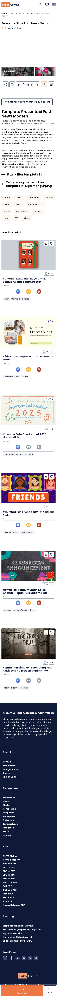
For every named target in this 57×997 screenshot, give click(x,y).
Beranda (5, 13)
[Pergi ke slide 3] (42, 71)
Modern (38, 211)
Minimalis (15, 299)
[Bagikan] (5, 84)
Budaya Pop (9, 816)
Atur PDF (7, 901)
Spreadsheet (10, 824)
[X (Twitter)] (24, 958)
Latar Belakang (35, 204)
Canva (30, 13)
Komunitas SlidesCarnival (17, 937)
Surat (6, 831)
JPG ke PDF (9, 874)
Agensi (7, 197)
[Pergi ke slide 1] (9, 71)
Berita (19, 197)
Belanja (25, 299)
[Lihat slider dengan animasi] (44, 84)
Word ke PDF (10, 882)
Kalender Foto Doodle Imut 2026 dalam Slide (24, 435)
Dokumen (8, 820)
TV (16, 218)
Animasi (7, 610)
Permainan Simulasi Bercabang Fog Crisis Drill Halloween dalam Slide (27, 669)
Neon (6, 218)
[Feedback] (12, 84)
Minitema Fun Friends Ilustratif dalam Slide (28, 513)
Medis (6, 805)
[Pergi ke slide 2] (26, 71)
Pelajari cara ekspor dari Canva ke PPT (27, 101)
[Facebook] (11, 958)
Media (7, 211)
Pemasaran (9, 808)
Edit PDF (7, 886)
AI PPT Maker (10, 856)
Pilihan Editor (10, 776)
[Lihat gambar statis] (51, 84)
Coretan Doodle (11, 454)
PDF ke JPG (9, 878)
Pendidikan (9, 797)
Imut (31, 454)
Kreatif (16, 532)
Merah (6, 299)
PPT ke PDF (9, 867)
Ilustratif (23, 454)
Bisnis (6, 801)
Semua (7, 761)
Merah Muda (22, 211)
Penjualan (8, 812)
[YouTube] (17, 958)
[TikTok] (36, 958)
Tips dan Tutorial (12, 933)
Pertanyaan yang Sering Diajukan (22, 929)
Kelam (19, 204)
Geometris (34, 197)
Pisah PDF (8, 893)
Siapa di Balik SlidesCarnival (18, 925)
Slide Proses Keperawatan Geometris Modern (28, 358)
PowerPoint (9, 765)
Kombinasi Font (11, 859)
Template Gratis (18, 13)
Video (27, 218)
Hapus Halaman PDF (14, 905)
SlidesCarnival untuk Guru (17, 940)
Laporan (7, 835)
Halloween (23, 688)
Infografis (8, 827)
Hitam (7, 204)
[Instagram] (5, 958)
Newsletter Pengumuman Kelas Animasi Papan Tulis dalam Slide (25, 591)
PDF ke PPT (9, 871)
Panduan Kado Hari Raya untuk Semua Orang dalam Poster (24, 280)
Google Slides (10, 769)
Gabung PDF (10, 890)
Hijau (17, 377)
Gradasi (49, 197)
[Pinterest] (30, 958)
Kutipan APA (10, 863)
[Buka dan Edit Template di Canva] (18, 291)
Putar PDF (8, 897)
